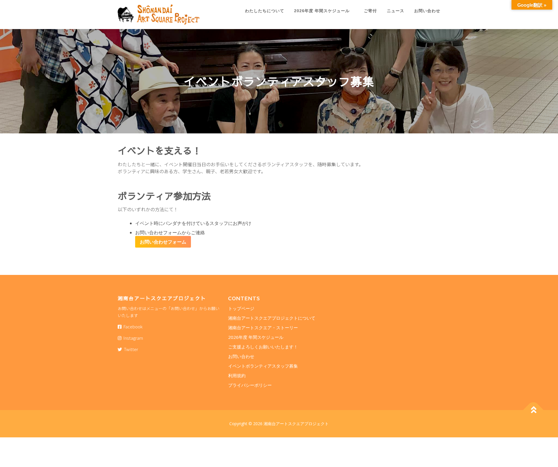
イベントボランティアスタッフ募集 (263, 366)
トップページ (241, 308)
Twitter (130, 349)
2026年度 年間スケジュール (324, 10)
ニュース (395, 10)
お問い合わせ (427, 10)
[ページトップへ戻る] (533, 410)
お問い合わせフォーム (163, 242)
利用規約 (237, 375)
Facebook (131, 326)
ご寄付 (370, 10)
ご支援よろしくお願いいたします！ (263, 347)
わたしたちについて (264, 10)
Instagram (132, 338)
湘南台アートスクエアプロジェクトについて (271, 318)
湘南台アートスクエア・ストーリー (263, 327)
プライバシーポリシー (250, 385)
